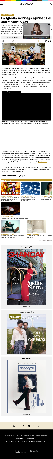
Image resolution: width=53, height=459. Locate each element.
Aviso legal (32, 441)
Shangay (4, 15)
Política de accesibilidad (38, 444)
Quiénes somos (10, 441)
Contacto (18, 441)
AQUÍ (22, 175)
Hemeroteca (25, 441)
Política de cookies (26, 444)
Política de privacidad (14, 444)
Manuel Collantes (12, 37)
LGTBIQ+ (10, 15)
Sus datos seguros (41, 441)
